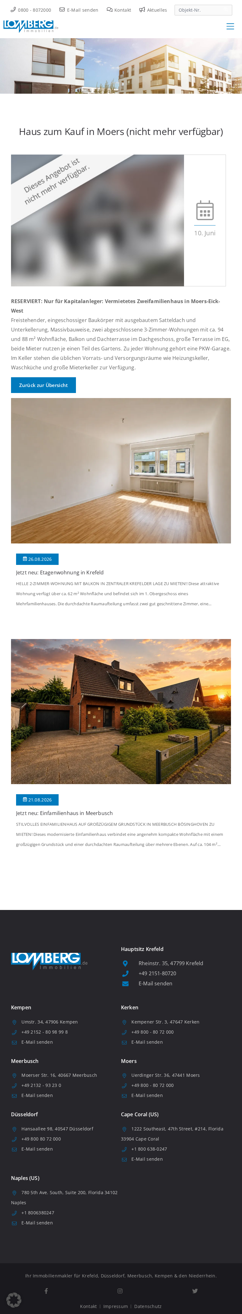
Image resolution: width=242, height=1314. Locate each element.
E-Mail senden (82, 10)
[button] (14, 1300)
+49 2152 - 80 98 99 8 (44, 1032)
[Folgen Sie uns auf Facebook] (46, 1291)
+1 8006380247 (37, 1213)
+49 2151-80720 (157, 973)
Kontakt (122, 10)
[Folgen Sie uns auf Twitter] (195, 1291)
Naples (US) (25, 1178)
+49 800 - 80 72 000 (152, 1032)
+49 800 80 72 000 (41, 1139)
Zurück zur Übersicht (43, 385)
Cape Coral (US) (139, 1114)
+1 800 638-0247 (149, 1149)
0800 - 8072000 (34, 10)
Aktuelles (156, 10)
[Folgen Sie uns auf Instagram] (120, 1291)
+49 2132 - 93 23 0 (41, 1085)
